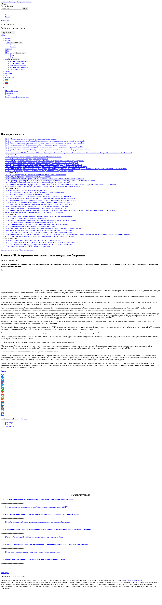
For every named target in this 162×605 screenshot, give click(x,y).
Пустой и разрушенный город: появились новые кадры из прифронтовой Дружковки (37, 522)
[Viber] (81, 382)
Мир (7, 51)
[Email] (81, 411)
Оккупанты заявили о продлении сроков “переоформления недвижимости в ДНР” (36, 507)
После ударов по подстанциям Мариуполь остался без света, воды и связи (33, 552)
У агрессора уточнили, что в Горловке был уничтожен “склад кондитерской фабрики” (39, 499)
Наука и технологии (17, 69)
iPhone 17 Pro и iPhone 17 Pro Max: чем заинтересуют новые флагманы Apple (34, 537)
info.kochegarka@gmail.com (132, 580)
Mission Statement (11, 91)
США (7, 425)
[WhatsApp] (81, 389)
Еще (6, 59)
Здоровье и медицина (18, 65)
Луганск (13, 47)
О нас (7, 17)
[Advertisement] (67, 115)
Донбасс (8, 43)
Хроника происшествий (19, 61)
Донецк (12, 45)
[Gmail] (81, 393)
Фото (12, 55)
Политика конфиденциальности (17, 97)
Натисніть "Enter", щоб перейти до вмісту (16, 2)
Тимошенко (9, 427)
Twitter (7, 75)
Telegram (8, 71)
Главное (4, 371)
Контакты (9, 15)
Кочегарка (5, 21)
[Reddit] (81, 400)
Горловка (8, 40)
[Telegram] (81, 386)
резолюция (9, 423)
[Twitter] (81, 379)
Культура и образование (19, 67)
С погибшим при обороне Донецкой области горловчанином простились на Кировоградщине (42, 514)
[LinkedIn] (81, 404)
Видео (12, 57)
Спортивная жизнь (17, 63)
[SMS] (81, 397)
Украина (8, 49)
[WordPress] (81, 407)
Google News (10, 77)
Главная (8, 38)
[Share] (81, 414)
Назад (3, 35)
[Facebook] (81, 375)
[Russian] (6, 83)
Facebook (8, 73)
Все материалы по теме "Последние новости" (18, 250)
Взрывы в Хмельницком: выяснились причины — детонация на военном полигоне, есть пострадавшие (46, 544)
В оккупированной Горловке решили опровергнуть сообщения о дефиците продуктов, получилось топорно (48, 529)
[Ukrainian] (6, 80)
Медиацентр (10, 53)
